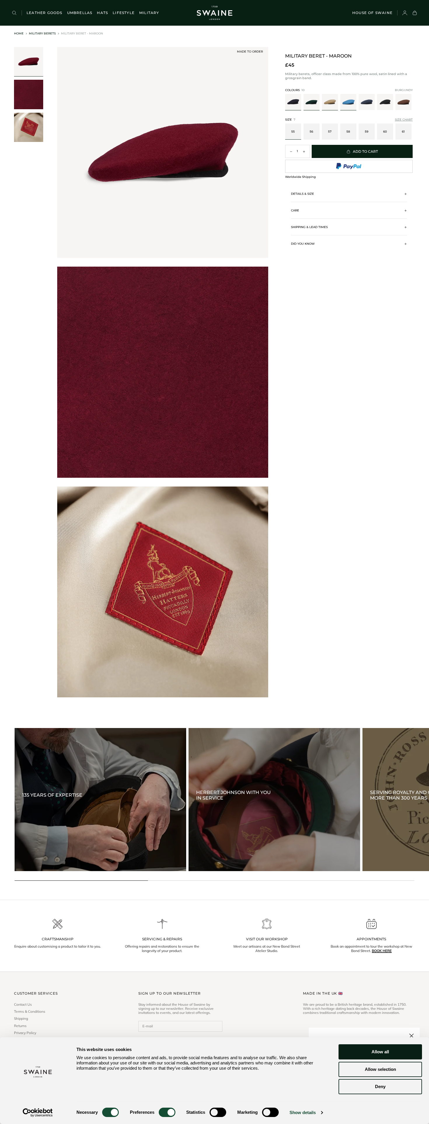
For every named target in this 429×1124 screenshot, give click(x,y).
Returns (20, 1026)
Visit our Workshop (267, 939)
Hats (102, 13)
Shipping (21, 1019)
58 (348, 131)
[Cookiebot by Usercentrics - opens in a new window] (37, 1112)
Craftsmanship (58, 939)
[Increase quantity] (304, 151)
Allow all (380, 1051)
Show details (303, 1112)
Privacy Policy (25, 1033)
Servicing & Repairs (162, 939)
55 (293, 131)
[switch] (167, 1112)
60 (385, 131)
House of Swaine (372, 13)
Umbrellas (80, 13)
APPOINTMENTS (371, 939)
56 (311, 131)
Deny (380, 1086)
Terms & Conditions (29, 1012)
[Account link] (404, 12)
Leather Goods (44, 13)
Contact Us (23, 1005)
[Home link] (214, 13)
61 (403, 131)
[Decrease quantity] (291, 151)
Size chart (404, 119)
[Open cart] (414, 12)
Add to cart (365, 151)
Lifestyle (124, 13)
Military (149, 13)
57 (330, 131)
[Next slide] (409, 102)
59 (366, 131)
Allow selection (380, 1069)
